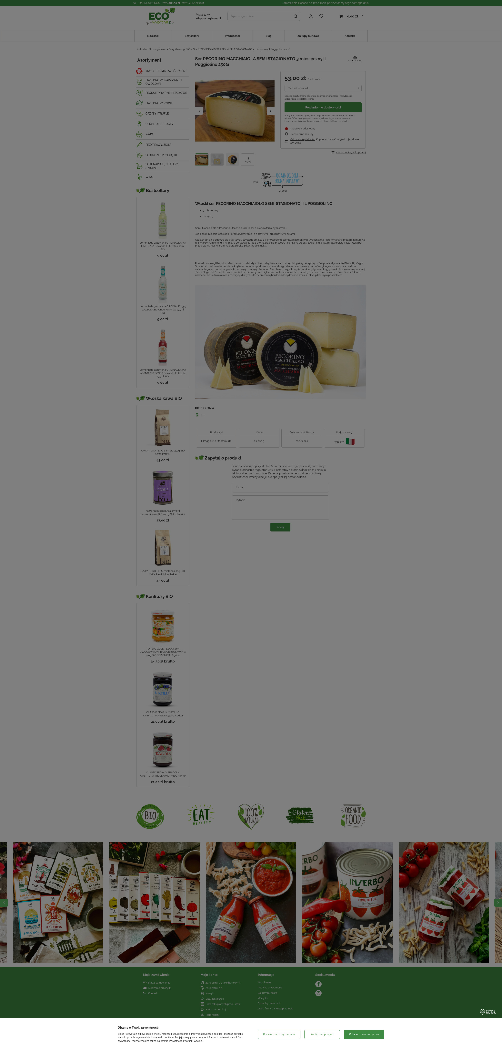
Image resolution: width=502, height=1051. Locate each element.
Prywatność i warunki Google (185, 1040)
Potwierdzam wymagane (279, 1034)
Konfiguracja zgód (322, 1034)
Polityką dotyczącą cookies (207, 1033)
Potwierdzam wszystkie (364, 1034)
